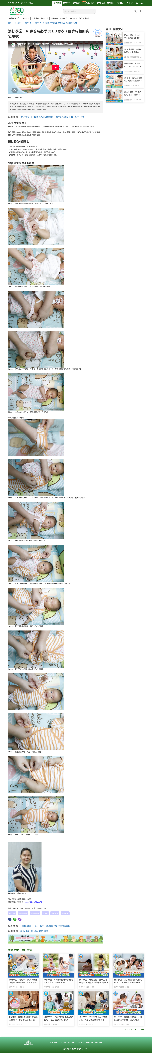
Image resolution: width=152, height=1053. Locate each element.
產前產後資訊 (14, 18)
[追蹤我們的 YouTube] (136, 3)
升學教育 (35, 18)
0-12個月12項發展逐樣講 (34, 931)
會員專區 (120, 3)
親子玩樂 (44, 18)
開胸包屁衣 (23, 913)
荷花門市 (66, 3)
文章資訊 (57, 3)
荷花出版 (110, 3)
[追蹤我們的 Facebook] (127, 3)
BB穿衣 (12, 913)
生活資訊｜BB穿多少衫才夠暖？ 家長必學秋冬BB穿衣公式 (52, 117)
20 (142, 1029)
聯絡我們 (98, 1042)
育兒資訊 (25, 18)
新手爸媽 (65, 913)
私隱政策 (80, 1042)
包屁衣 (45, 913)
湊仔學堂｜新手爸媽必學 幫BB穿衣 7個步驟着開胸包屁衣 (55, 23)
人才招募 (62, 1042)
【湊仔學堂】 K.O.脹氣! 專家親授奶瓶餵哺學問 (45, 926)
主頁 (9, 23)
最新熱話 (73, 18)
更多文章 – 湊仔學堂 (20, 950)
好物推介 (63, 18)
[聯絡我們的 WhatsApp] (141, 3)
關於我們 (53, 1042)
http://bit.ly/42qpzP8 (33, 902)
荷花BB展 (100, 3)
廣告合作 (89, 1042)
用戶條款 (71, 1042)
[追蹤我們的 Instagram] (132, 3)
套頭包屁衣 (35, 913)
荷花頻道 (54, 18)
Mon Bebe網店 (88, 3)
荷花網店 (76, 3)
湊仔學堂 (28, 23)
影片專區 (54, 913)
